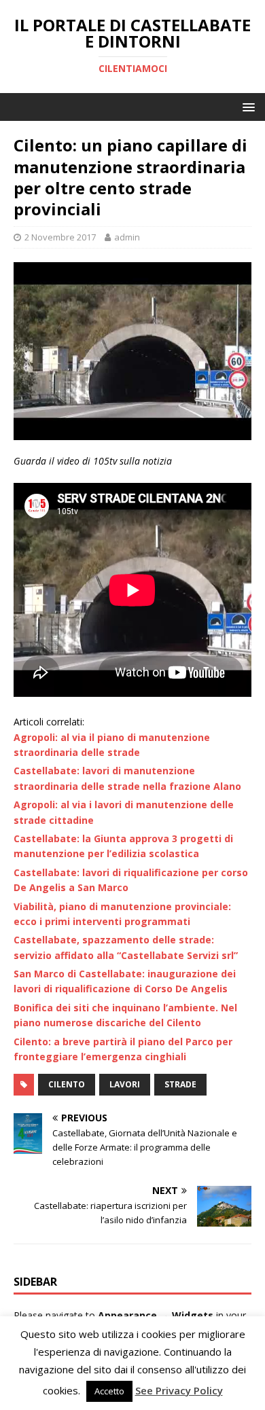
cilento (66, 1084)
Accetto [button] (109, 1391)
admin (127, 237)
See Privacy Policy (179, 1390)
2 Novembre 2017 (60, 237)
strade (180, 1084)
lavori (124, 1084)
